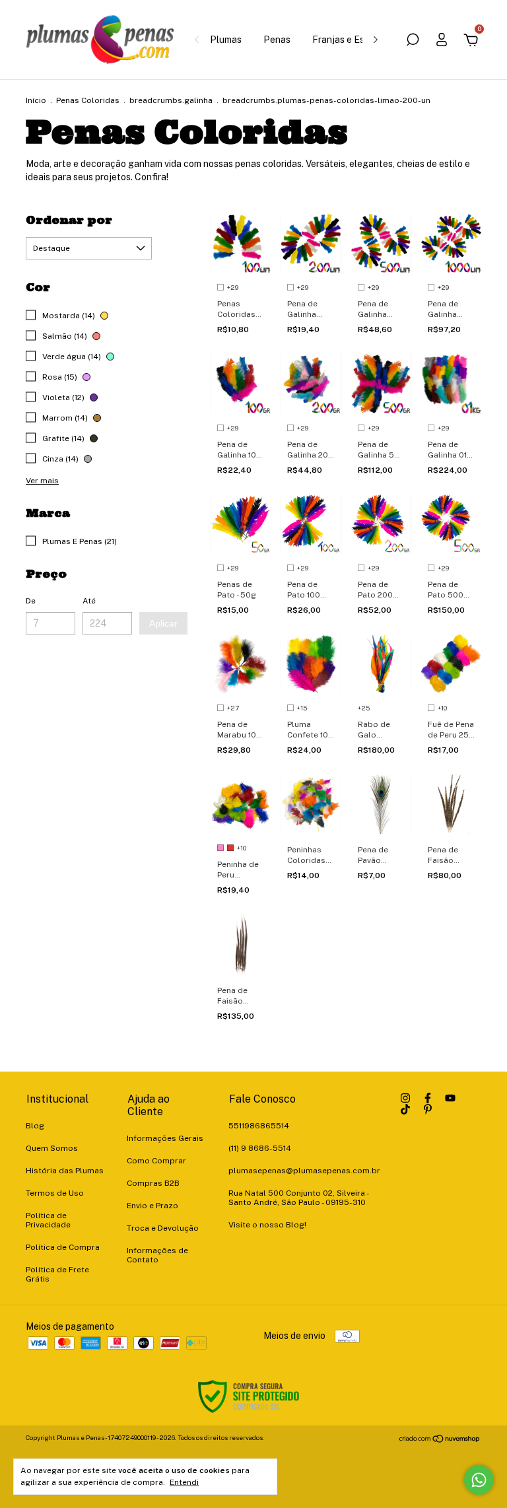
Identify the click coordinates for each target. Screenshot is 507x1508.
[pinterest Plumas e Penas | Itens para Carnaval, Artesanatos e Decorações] (427, 1109)
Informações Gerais (165, 1138)
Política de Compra (63, 1247)
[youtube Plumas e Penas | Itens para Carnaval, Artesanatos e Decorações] (450, 1098)
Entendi (184, 1482)
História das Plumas (65, 1170)
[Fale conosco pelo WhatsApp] (479, 1480)
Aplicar (163, 623)
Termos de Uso (55, 1193)
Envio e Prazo (152, 1205)
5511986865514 (258, 1125)
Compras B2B (153, 1183)
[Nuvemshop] (440, 1439)
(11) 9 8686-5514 (259, 1148)
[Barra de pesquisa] (412, 41)
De (31, 600)
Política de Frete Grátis (57, 1274)
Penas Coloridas (87, 100)
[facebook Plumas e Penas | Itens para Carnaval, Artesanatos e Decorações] (427, 1098)
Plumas (226, 39)
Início (36, 100)
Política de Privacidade (48, 1220)
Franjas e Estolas (349, 39)
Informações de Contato (157, 1255)
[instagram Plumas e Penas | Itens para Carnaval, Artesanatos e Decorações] (405, 1098)
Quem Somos (52, 1148)
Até (89, 600)
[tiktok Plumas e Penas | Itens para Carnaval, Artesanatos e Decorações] (405, 1109)
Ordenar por (69, 219)
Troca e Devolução (163, 1228)
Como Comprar (156, 1160)
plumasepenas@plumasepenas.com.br (304, 1170)
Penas (276, 39)
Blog (35, 1125)
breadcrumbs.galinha (171, 100)
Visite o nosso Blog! (267, 1224)
